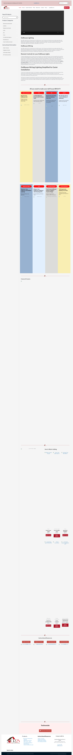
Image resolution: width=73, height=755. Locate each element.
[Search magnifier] (67, 3)
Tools (30, 741)
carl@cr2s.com (59, 745)
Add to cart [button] (48, 535)
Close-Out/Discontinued (28, 744)
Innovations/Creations (28, 742)
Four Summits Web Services (62, 753)
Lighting (25, 739)
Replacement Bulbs (28, 740)
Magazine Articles (41, 739)
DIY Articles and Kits (42, 741)
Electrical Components (27, 738)
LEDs (25, 741)
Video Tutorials (41, 738)
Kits (27, 741)
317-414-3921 (59, 744)
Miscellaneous (26, 743)
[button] (47, 7)
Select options (57, 536)
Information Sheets (42, 740)
